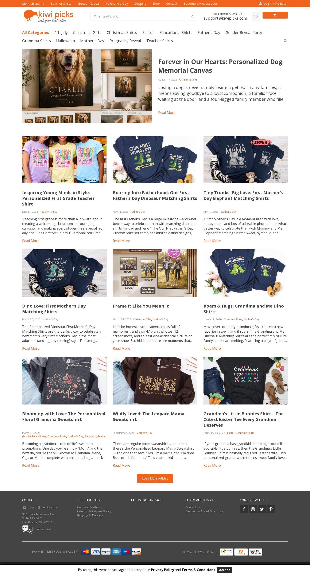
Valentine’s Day (117, 3)
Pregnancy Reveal (125, 40)
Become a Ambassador (200, 3)
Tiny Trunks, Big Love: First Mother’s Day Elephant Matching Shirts (243, 195)
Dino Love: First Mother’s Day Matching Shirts (54, 308)
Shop (156, 3)
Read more (166, 112)
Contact (171, 3)
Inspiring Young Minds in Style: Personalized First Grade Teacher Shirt (58, 198)
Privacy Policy (162, 569)
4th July (61, 32)
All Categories (35, 32)
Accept (224, 570)
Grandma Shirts (36, 40)
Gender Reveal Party (243, 32)
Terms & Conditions (198, 569)
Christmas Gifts (87, 32)
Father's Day (209, 32)
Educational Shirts (175, 32)
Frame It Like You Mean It (141, 306)
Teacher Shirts (60, 3)
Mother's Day (92, 40)
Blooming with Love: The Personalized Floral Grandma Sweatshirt (63, 416)
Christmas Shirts (122, 32)
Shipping (140, 3)
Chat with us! (42, 529)
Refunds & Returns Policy (94, 511)
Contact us (192, 507)
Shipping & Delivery (90, 515)
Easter (148, 32)
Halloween (65, 40)
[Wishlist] (256, 16)
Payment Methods (89, 507)
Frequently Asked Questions (204, 511)
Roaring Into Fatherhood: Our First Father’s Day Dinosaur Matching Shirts (155, 195)
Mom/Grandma (33, 3)
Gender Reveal (89, 3)
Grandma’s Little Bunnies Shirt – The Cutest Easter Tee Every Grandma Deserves (244, 419)
